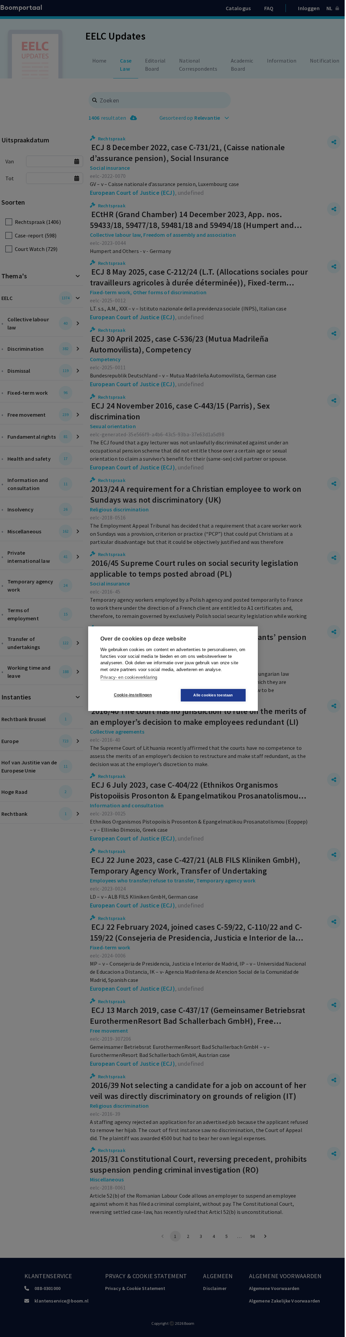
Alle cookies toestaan (213, 695)
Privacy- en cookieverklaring (128, 677)
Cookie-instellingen (133, 695)
